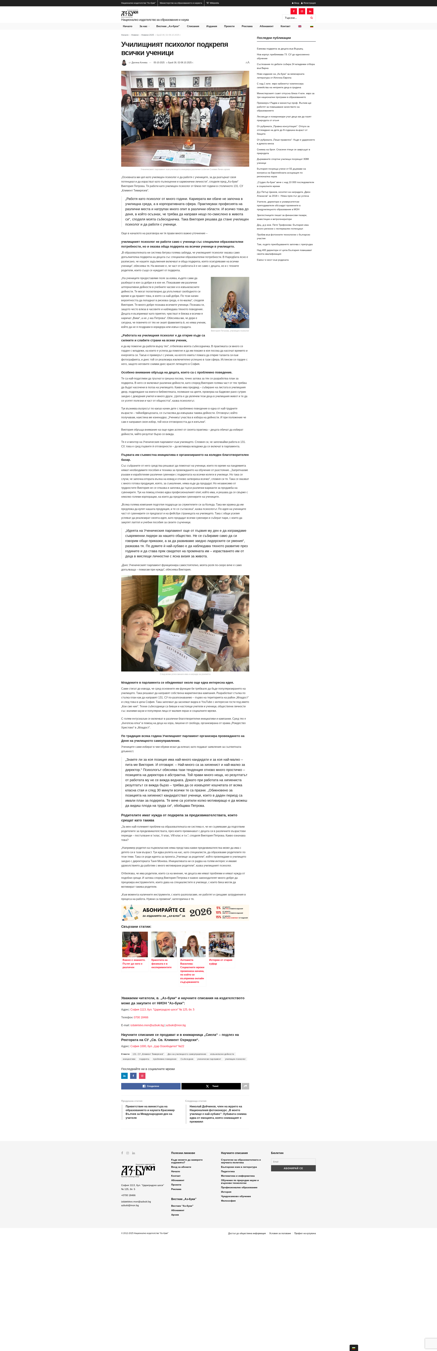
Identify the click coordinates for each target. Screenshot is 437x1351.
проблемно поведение (165, 1059)
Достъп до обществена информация (247, 1233)
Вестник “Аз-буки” (182, 1205)
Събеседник (187, 1059)
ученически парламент (209, 1059)
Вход (296, 3)
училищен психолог (235, 1059)
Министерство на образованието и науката (181, 3)
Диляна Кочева (139, 62)
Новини (135, 35)
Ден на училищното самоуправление (187, 1054)
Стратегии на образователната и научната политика (241, 1161)
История (226, 1191)
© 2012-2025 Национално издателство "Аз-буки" (144, 1233)
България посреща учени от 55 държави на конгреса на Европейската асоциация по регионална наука (281, 172)
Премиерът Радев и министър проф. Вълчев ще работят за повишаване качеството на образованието (284, 107)
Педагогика (228, 1171)
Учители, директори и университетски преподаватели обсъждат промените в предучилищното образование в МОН (278, 205)
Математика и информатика (238, 1175)
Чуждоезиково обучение (236, 1196)
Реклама (247, 26)
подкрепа (144, 1059)
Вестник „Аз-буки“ (168, 26)
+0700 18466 (128, 1195)
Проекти (229, 26)
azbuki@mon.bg (176, 1025)
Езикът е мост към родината (273, 259)
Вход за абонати (181, 1167)
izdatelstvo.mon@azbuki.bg (147, 1025)
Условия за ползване (280, 1233)
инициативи (129, 1059)
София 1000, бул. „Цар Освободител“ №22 (157, 1046)
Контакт (285, 26)
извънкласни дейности (222, 1054)
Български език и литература (239, 1167)
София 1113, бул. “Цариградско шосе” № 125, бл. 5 (162, 1009)
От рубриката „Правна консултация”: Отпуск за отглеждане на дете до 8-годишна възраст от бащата (283, 130)
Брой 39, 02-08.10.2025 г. (169, 35)
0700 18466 (141, 1017)
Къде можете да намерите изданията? (187, 1161)
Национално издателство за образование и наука (155, 19)
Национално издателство (138, 3)
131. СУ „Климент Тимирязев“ (148, 1054)
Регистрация (309, 3)
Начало (127, 26)
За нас (143, 26)
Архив (175, 1214)
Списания (193, 26)
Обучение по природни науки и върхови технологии (240, 1181)
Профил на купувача (305, 1233)
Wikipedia (214, 3)
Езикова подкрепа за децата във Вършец (280, 48)
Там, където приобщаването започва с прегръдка (285, 244)
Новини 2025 (147, 35)
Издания (211, 26)
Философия (228, 1200)
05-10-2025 (159, 62)
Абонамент (266, 26)
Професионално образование (239, 1187)
